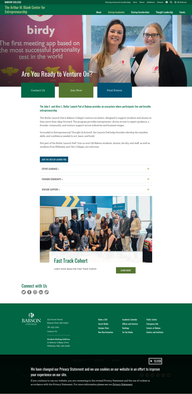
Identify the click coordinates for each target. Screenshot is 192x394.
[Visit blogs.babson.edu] (47, 292)
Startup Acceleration (140, 12)
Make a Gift (102, 319)
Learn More (126, 270)
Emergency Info (152, 323)
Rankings (125, 328)
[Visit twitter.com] (24, 292)
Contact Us (52, 331)
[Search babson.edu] (171, 2)
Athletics (151, 2)
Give (135, 2)
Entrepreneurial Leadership (118, 2)
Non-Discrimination (105, 332)
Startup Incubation (116, 12)
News (141, 2)
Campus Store (103, 328)
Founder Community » (59, 179)
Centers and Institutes (154, 332)
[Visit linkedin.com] (41, 292)
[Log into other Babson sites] (166, 2)
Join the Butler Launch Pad (54, 159)
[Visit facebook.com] (29, 292)
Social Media (103, 323)
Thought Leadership (164, 12)
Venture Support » (57, 189)
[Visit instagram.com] (35, 292)
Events (160, 2)
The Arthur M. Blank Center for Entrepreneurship (25, 9)
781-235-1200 (53, 327)
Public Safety (151, 319)
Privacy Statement (122, 384)
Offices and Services (130, 323)
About (98, 12)
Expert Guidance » (57, 168)
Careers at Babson (153, 328)
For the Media (127, 332)
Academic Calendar (129, 319)
